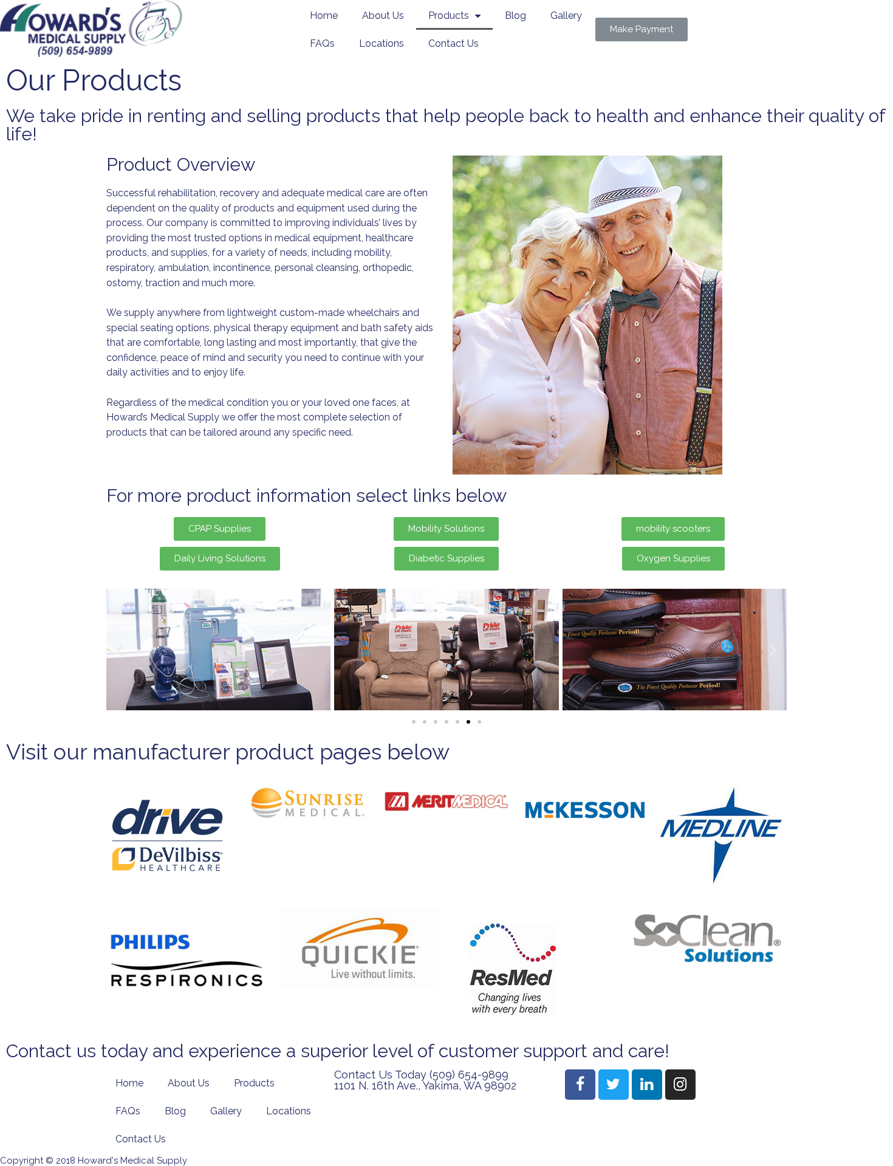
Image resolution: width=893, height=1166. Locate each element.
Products (448, 15)
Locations (381, 43)
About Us (383, 15)
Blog (515, 15)
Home (324, 15)
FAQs (322, 43)
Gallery (566, 15)
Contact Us (453, 43)
